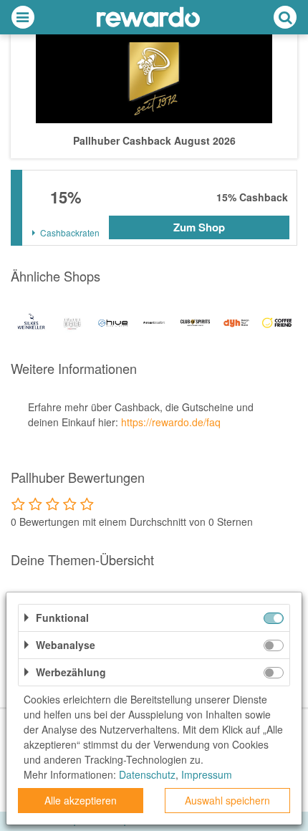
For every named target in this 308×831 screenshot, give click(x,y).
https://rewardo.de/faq (171, 422)
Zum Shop (199, 227)
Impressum (206, 774)
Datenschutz (147, 774)
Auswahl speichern (227, 800)
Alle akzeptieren (80, 800)
